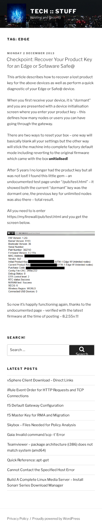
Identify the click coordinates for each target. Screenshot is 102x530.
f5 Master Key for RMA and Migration (38, 415)
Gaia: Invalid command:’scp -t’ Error (36, 435)
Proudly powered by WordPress (56, 518)
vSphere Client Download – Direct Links (40, 380)
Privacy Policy (17, 518)
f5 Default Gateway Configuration (35, 405)
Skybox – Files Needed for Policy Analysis (41, 425)
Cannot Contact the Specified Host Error (41, 470)
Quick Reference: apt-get (28, 460)
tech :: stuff (53, 11)
